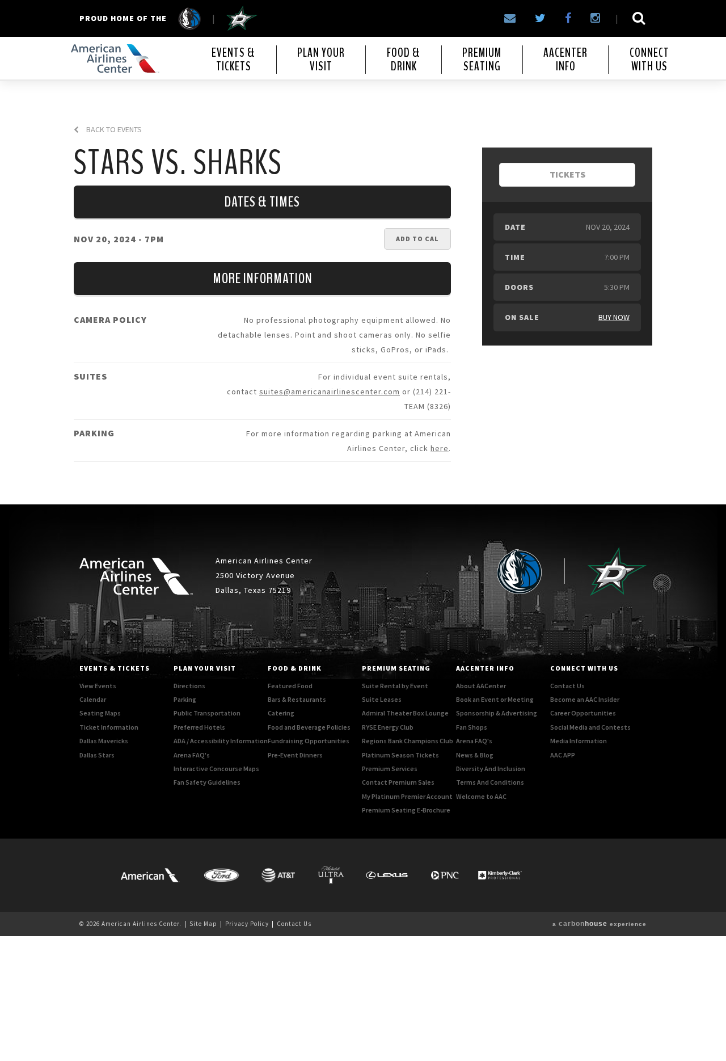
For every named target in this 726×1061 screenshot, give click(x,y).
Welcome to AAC (481, 796)
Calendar (92, 699)
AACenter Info (485, 668)
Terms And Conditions (490, 782)
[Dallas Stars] (242, 18)
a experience (599, 924)
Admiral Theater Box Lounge (405, 713)
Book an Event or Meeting (495, 699)
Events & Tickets (114, 668)
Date (515, 227)
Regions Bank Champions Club (407, 740)
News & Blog (474, 755)
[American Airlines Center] (136, 576)
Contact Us (567, 685)
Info (565, 59)
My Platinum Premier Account (407, 796)
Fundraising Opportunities (308, 740)
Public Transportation (207, 713)
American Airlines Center (113, 58)
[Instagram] (595, 18)
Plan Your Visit (205, 668)
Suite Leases (382, 699)
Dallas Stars (97, 755)
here (439, 448)
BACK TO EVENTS (113, 129)
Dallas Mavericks (103, 740)
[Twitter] (540, 18)
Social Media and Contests (590, 727)
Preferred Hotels (199, 727)
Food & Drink (295, 668)
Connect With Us (584, 668)
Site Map (203, 924)
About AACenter (481, 685)
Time (515, 257)
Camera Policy (110, 319)
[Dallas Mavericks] (184, 18)
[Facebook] (568, 18)
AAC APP (562, 755)
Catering (281, 713)
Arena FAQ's (192, 755)
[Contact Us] (510, 18)
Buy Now (614, 317)
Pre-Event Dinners (295, 755)
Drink (403, 59)
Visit (321, 59)
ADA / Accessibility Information (221, 740)
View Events (97, 685)
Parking (94, 433)
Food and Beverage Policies (309, 727)
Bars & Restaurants (297, 699)
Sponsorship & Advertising (496, 713)
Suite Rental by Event (395, 685)
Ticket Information (108, 727)
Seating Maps (100, 713)
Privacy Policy (247, 924)
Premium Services (389, 768)
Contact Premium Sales (398, 782)
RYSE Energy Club (387, 727)
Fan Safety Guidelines (207, 782)
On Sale (522, 317)
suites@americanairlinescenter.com (329, 391)
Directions (189, 685)
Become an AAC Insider (584, 699)
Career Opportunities (583, 713)
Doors (519, 287)
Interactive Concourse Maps (216, 768)
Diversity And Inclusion (490, 768)
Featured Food (290, 685)
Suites (90, 376)
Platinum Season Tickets (400, 755)
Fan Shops (471, 727)
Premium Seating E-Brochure (406, 810)
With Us (649, 59)
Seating (481, 59)
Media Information (578, 740)
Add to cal (417, 238)
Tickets (233, 59)
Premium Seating (396, 668)
